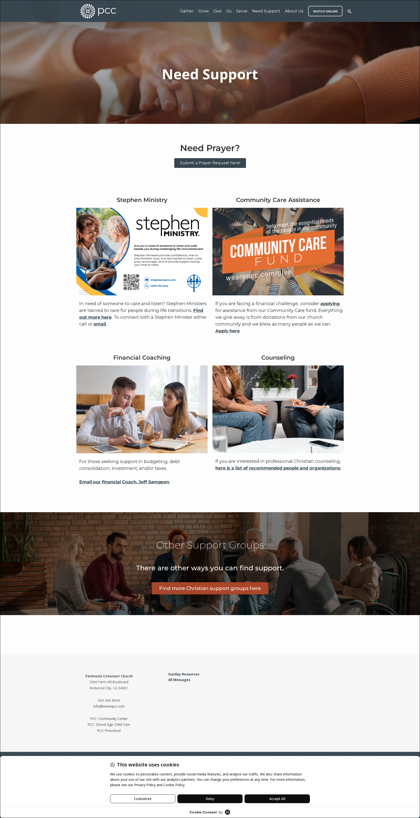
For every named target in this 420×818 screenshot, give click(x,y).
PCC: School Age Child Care (109, 724)
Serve (241, 11)
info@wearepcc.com (109, 706)
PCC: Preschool (109, 730)
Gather (187, 11)
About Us (294, 11)
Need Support (266, 11)
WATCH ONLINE (325, 11)
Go (229, 11)
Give (217, 11)
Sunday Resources (183, 674)
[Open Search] (349, 11)
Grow (203, 11)
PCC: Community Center (109, 718)
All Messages (179, 679)
